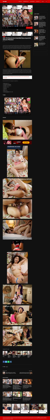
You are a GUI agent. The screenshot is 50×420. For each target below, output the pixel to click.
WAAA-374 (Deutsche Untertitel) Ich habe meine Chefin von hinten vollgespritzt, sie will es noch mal (7, 386)
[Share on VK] (11, 362)
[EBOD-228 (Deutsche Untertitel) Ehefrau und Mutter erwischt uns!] (17, 394)
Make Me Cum (4, 7)
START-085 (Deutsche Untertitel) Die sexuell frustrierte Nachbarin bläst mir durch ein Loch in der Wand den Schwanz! (7, 398)
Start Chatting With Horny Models (27, 7)
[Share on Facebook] (4, 362)
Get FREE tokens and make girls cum (15, 356)
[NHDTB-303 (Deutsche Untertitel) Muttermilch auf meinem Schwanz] (31, 373)
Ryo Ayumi (9, 84)
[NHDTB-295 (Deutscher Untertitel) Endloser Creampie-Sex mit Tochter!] (4, 373)
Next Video (30, 370)
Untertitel (20, 1)
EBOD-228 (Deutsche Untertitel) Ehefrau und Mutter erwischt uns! (17, 398)
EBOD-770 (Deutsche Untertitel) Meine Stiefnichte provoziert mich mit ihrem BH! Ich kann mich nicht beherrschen (27, 398)
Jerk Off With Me (5, 355)
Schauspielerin (32, 1)
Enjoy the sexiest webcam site (16, 7)
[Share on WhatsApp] (8, 362)
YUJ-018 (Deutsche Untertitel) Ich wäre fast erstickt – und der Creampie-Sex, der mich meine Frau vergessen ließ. (27, 386)
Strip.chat (9, 357)
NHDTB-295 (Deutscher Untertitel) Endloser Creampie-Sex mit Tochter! (11, 373)
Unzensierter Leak (26, 1)
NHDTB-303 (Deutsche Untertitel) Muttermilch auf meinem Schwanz (24, 373)
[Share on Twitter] (6, 362)
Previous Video (5, 370)
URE (6, 366)
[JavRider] (5, 1)
